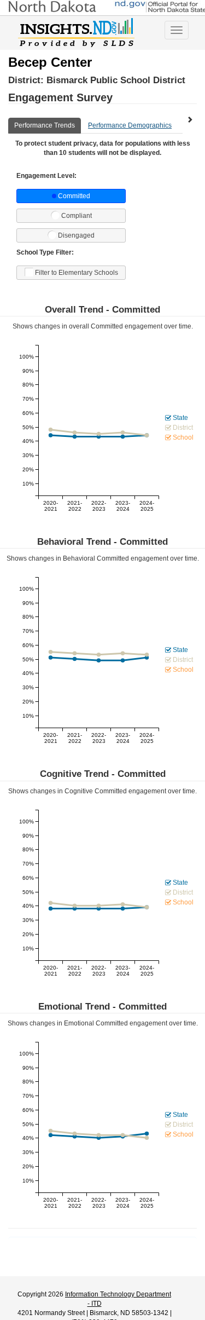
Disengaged (76, 235)
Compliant (76, 216)
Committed (74, 196)
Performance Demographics (130, 125)
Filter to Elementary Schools (76, 272)
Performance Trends (44, 125)
